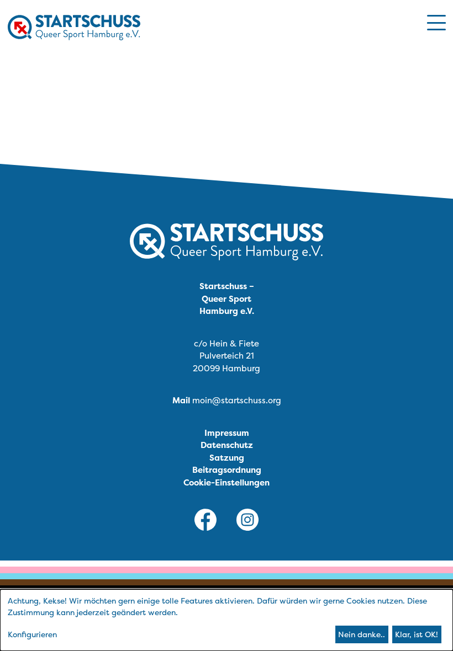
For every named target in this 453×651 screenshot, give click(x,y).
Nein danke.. (361, 634)
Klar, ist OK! (416, 634)
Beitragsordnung (226, 470)
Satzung (226, 457)
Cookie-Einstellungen (226, 482)
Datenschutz (227, 445)
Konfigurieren (32, 634)
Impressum (226, 433)
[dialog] (226, 620)
